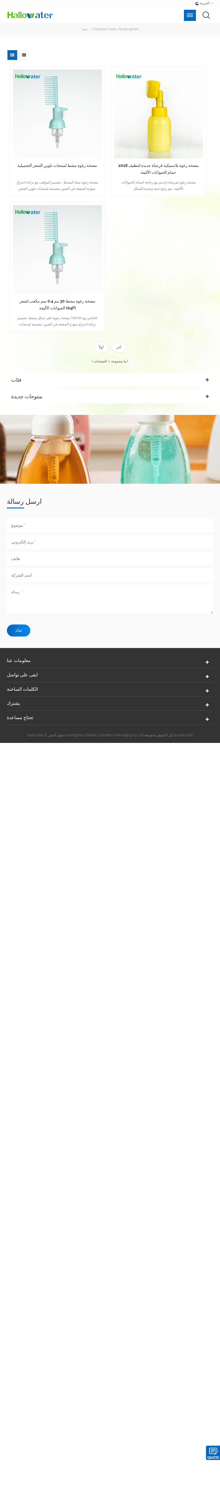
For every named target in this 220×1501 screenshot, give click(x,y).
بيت (84, 29)
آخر (118, 347)
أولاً (101, 347)
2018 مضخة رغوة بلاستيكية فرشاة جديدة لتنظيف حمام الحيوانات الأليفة (158, 169)
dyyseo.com (183, 735)
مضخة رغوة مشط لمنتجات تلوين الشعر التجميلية (57, 165)
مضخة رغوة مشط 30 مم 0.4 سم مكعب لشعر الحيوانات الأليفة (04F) (57, 304)
